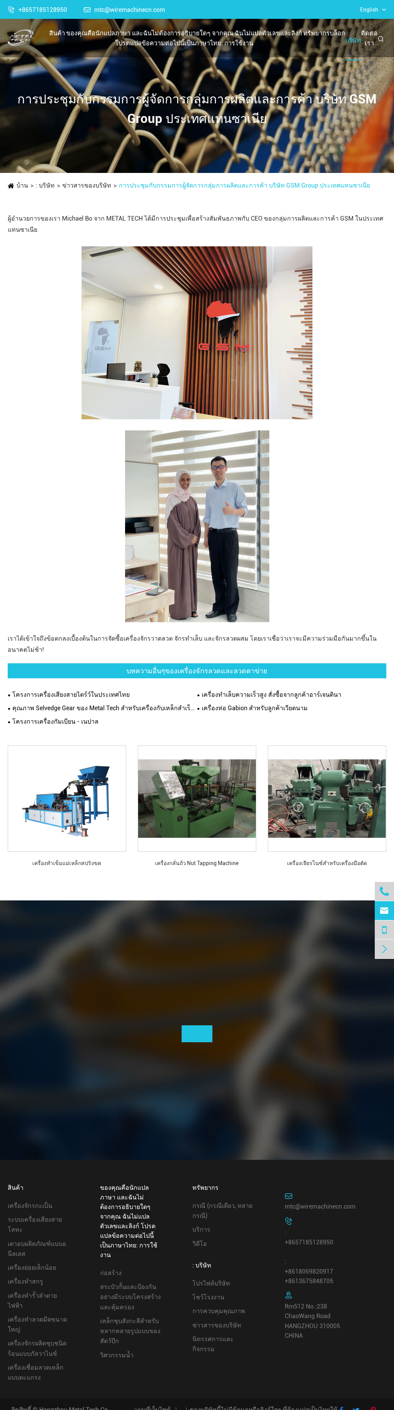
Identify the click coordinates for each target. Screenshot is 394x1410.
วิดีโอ (199, 1243)
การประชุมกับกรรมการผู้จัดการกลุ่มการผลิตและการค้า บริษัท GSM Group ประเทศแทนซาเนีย (244, 185)
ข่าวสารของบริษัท (86, 185)
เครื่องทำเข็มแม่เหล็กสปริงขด (66, 863)
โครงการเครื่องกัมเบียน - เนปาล (55, 721)
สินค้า (57, 33)
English (369, 10)
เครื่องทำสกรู (25, 1281)
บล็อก (337, 33)
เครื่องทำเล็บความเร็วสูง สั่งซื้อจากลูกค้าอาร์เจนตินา (271, 694)
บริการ (201, 1229)
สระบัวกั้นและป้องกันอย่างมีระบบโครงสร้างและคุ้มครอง (130, 1296)
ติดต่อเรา (369, 38)
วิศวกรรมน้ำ (117, 1355)
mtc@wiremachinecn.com (124, 9)
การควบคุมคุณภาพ (218, 1311)
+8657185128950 (37, 9)
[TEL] (384, 929)
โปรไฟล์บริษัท (211, 1283)
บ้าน (22, 185)
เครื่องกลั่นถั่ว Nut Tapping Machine (197, 863)
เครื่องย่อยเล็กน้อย (32, 1267)
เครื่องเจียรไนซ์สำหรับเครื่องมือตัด (327, 863)
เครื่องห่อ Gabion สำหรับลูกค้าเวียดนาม (255, 708)
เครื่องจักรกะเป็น (30, 1205)
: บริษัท (353, 36)
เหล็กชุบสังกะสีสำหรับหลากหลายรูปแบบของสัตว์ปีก (130, 1331)
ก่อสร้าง (111, 1273)
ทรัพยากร (316, 33)
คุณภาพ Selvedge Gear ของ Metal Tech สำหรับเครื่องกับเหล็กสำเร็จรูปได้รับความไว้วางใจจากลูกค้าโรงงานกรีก (104, 708)
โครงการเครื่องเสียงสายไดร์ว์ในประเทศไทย (71, 694)
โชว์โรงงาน (208, 1297)
